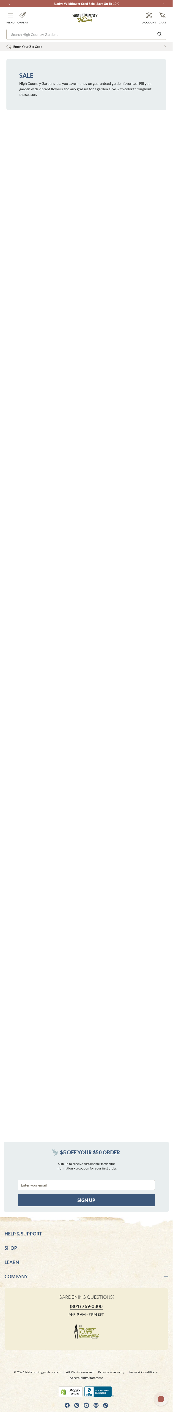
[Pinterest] (77, 1405)
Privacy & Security (111, 1372)
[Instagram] (96, 1405)
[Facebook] (67, 1405)
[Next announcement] (163, 3)
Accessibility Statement (86, 1378)
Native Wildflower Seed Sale (74, 4)
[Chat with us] (161, 1399)
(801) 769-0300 (86, 1306)
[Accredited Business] (99, 1391)
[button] (10, 18)
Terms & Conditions (143, 1372)
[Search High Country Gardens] (159, 34)
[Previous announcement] (9, 3)
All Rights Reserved (80, 1372)
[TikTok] (106, 1405)
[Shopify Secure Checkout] (70, 1391)
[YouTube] (86, 1405)
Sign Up (86, 1200)
